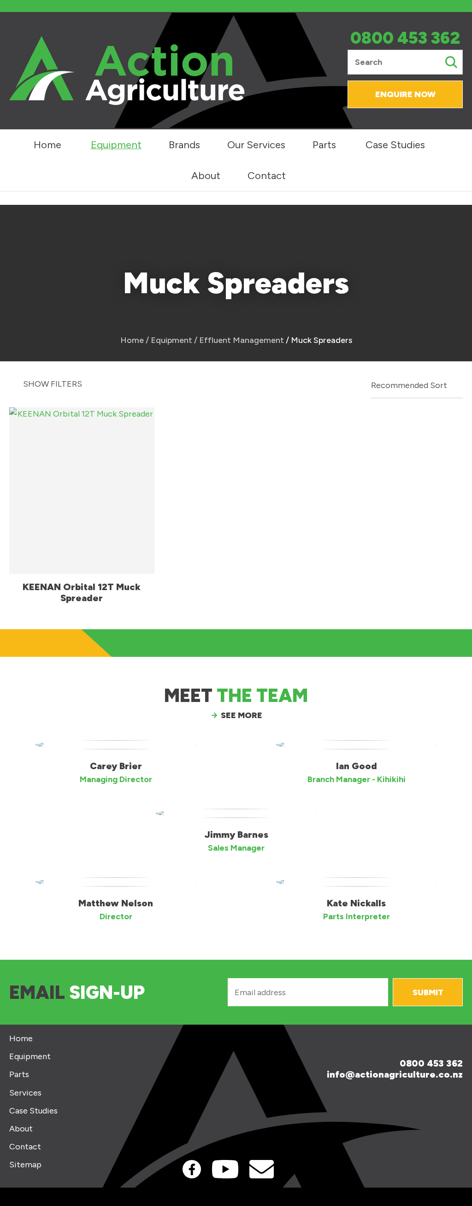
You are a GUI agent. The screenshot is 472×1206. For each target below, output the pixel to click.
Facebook (192, 1169)
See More (241, 715)
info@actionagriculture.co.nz (395, 1074)
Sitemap (25, 1165)
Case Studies (395, 145)
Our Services (256, 145)
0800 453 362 (405, 38)
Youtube (225, 1169)
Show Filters (52, 384)
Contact (267, 175)
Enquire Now (405, 94)
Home (47, 145)
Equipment (116, 145)
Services (25, 1093)
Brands (184, 145)
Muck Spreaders (321, 340)
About (205, 175)
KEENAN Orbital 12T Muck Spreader (82, 592)
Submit (428, 992)
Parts (324, 145)
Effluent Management (241, 340)
